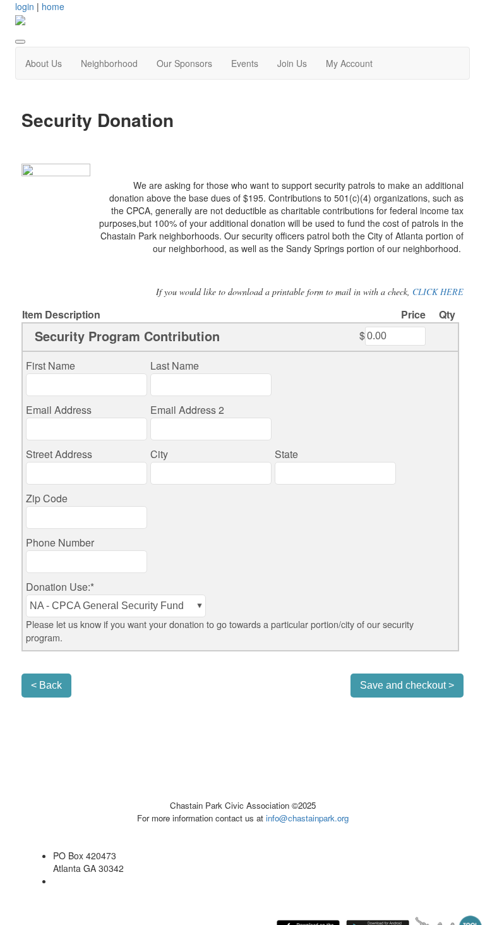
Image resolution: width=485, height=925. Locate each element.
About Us (43, 63)
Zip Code (47, 498)
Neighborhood (109, 63)
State (286, 454)
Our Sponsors (184, 63)
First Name (50, 365)
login (24, 6)
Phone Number (60, 542)
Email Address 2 (187, 409)
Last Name (174, 365)
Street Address (59, 454)
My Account (349, 63)
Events (244, 63)
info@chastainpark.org (307, 818)
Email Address (59, 409)
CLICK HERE (438, 292)
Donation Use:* (60, 586)
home (53, 6)
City (159, 454)
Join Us (292, 63)
